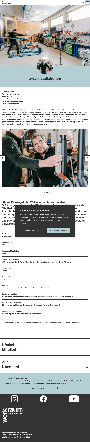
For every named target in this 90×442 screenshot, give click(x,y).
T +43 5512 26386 (24, 437)
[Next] (87, 158)
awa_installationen (11, 103)
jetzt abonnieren (38, 388)
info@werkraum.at (9, 437)
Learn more (23, 223)
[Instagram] (14, 399)
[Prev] (2, 158)
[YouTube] (74, 399)
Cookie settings (31, 230)
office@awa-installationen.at (13, 99)
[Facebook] (43, 399)
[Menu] (87, 2)
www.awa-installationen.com (13, 101)
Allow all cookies (58, 230)
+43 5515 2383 (7, 96)
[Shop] (82, 2)
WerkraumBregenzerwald (8, 2)
